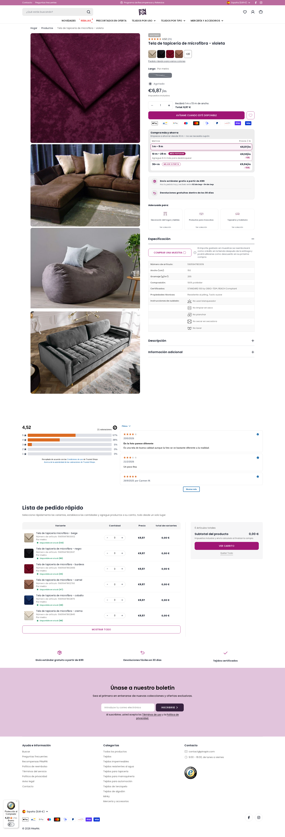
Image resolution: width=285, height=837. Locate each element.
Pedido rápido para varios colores (166, 61)
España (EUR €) (239, 2)
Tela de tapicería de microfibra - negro (58, 548)
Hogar (34, 28)
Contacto (27, 2)
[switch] (11, 824)
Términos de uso (151, 714)
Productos (47, 28)
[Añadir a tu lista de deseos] (250, 115)
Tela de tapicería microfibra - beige (57, 533)
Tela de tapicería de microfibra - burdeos (60, 564)
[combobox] (57, 12)
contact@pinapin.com (202, 751)
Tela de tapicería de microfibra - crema (59, 611)
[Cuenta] (253, 12)
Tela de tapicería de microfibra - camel (59, 580)
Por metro (164, 76)
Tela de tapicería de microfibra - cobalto (60, 595)
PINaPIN (35, 828)
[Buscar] (89, 12)
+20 (188, 54)
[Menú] (17, 802)
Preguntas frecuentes (46, 2)
